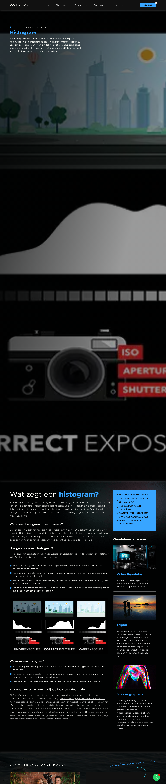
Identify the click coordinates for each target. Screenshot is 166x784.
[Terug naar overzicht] (11, 27)
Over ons (98, 5)
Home (46, 5)
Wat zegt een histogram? (134, 495)
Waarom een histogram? (133, 513)
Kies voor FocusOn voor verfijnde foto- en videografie (133, 520)
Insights (116, 5)
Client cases (62, 5)
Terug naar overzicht (33, 27)
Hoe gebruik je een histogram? (130, 507)
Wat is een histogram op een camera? (133, 500)
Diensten (79, 5)
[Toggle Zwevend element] (156, 777)
